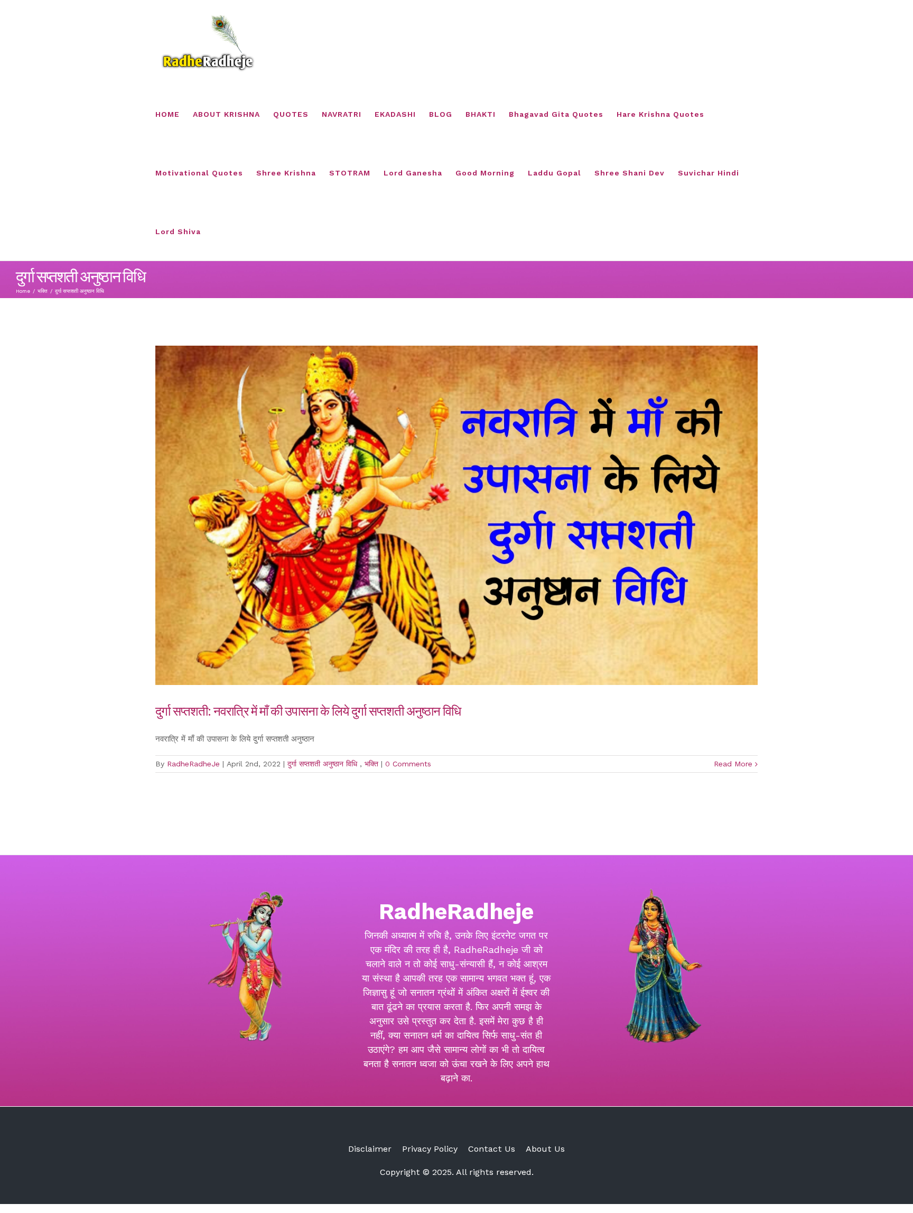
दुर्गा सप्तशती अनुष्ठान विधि (323, 764)
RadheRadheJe (193, 764)
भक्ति (371, 764)
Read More (733, 764)
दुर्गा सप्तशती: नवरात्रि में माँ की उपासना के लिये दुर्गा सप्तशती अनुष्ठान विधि (309, 710)
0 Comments (408, 764)
